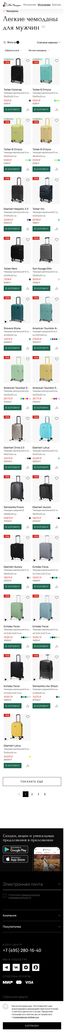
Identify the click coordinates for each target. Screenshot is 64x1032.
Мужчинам (44, 4)
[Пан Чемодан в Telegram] (6, 967)
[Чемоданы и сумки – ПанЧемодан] (12, 4)
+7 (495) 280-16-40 (22, 950)
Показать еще (32, 781)
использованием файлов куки (26, 1017)
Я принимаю (24, 896)
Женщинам (29, 4)
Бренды (56, 4)
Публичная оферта (15, 997)
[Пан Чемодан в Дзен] (26, 967)
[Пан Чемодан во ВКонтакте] (16, 967)
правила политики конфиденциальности (24, 896)
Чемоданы (12, 11)
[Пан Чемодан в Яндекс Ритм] (35, 967)
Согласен (32, 1025)
